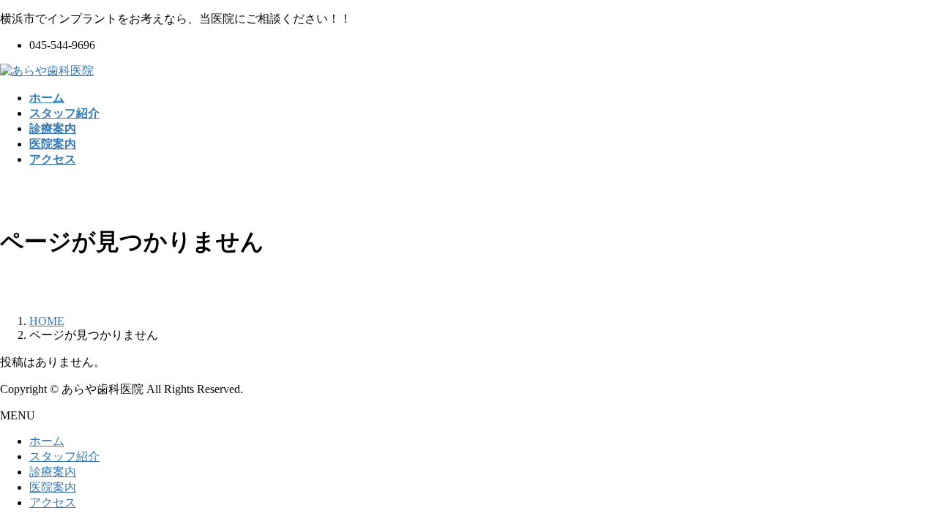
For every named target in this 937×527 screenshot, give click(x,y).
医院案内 (52, 487)
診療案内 (52, 472)
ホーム (46, 441)
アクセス (52, 502)
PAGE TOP (903, 496)
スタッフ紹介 (64, 456)
